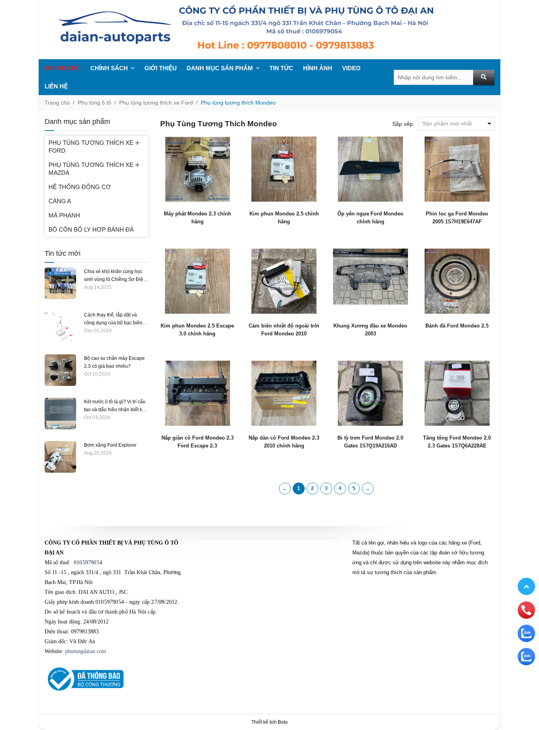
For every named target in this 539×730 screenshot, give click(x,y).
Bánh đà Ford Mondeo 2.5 (456, 326)
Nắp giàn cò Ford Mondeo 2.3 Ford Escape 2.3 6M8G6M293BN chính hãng (197, 446)
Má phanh (64, 215)
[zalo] (526, 633)
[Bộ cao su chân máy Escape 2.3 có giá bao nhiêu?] (60, 369)
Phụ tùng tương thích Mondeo (238, 102)
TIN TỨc (281, 68)
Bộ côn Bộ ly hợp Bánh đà (91, 229)
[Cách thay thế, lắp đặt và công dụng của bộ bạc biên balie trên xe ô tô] (60, 326)
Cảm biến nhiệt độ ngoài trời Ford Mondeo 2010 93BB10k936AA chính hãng (284, 333)
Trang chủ (62, 68)
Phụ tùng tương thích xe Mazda (91, 168)
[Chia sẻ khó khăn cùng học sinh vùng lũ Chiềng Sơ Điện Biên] (60, 283)
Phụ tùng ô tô (94, 102)
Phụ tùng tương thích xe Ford (156, 102)
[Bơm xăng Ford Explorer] (60, 456)
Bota (283, 722)
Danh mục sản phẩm (220, 68)
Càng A (60, 201)
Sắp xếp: (403, 124)
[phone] (526, 609)
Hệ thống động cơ (80, 186)
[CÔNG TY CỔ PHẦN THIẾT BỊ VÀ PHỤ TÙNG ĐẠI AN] (269, 29)
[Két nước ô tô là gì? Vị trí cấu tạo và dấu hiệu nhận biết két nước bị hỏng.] (60, 413)
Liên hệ (56, 86)
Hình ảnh (317, 68)
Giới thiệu (160, 68)
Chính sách (109, 68)
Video (351, 68)
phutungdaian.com (85, 651)
